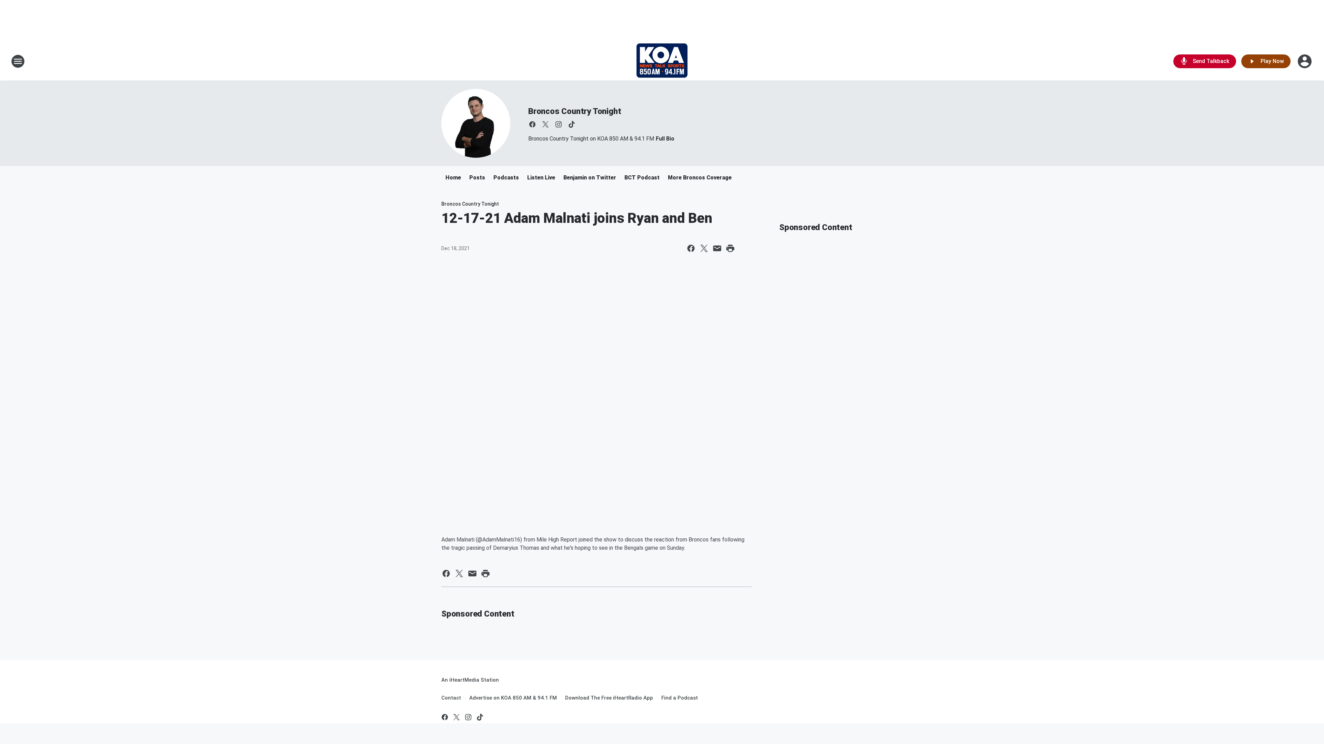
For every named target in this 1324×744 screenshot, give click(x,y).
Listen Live (541, 177)
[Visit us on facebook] (532, 124)
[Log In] (1305, 61)
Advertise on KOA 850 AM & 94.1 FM (513, 698)
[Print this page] (730, 248)
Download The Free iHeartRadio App (609, 698)
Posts (477, 177)
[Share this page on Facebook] (691, 248)
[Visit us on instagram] (558, 124)
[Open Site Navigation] (18, 61)
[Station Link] (662, 61)
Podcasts (506, 177)
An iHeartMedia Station (470, 680)
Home (453, 177)
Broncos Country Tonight (574, 111)
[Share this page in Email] (717, 248)
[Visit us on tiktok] (572, 124)
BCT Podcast (642, 177)
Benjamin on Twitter (589, 177)
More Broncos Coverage (700, 177)
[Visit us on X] (545, 124)
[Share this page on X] (704, 248)
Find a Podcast (679, 698)
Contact (451, 698)
